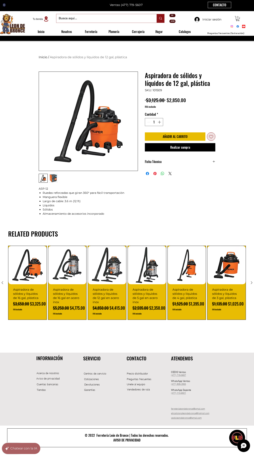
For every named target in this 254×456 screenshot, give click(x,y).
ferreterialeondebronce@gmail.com (188, 408)
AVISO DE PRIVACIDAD (126, 440)
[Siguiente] (251, 282)
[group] (127, 282)
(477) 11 (175, 393)
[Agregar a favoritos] (211, 136)
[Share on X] (170, 173)
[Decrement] (148, 122)
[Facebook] (237, 26)
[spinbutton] (154, 122)
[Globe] (4, 5)
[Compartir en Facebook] (147, 173)
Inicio (43, 57)
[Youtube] (243, 26)
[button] (238, 18)
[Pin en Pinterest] (155, 173)
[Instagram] (231, 26)
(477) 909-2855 (178, 384)
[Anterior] (2, 282)
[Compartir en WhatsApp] (162, 173)
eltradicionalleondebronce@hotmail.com (190, 413)
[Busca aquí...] (160, 18)
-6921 (183, 393)
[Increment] (160, 122)
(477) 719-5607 (178, 375)
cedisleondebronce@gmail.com (186, 417)
